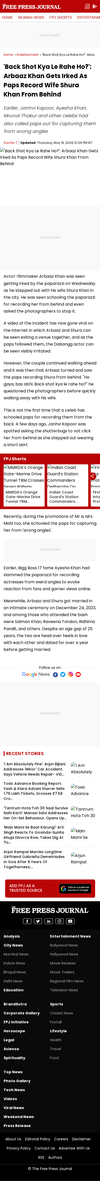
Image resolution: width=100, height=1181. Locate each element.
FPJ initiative (16, 1022)
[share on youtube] (70, 921)
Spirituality (14, 1057)
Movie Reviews (63, 963)
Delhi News (13, 981)
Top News (13, 1072)
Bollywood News (64, 945)
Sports (56, 1004)
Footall (56, 1022)
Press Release (17, 1125)
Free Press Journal (32, 6)
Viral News (14, 1107)
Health (56, 1040)
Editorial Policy (37, 1139)
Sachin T (10, 143)
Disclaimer (81, 1139)
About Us (13, 1139)
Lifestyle (58, 1031)
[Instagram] (70, 674)
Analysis (12, 936)
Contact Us (45, 1148)
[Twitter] (62, 674)
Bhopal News (15, 972)
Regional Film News (67, 981)
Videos (10, 1098)
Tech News (14, 1089)
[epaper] (87, 6)
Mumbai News (31, 17)
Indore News (14, 963)
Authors (55, 1157)
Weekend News (19, 1116)
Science (11, 1048)
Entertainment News (70, 936)
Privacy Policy (19, 1148)
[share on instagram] (59, 921)
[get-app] (94, 6)
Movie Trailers (62, 972)
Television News (64, 990)
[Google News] (36, 674)
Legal (9, 1040)
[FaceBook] (55, 674)
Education (14, 990)
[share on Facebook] (27, 921)
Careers (61, 1139)
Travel (55, 1048)
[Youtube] (78, 674)
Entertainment (27, 55)
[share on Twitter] (38, 921)
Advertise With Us (74, 1148)
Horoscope (14, 1031)
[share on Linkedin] (49, 921)
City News (13, 945)
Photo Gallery (17, 1080)
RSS (41, 1157)
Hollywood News (64, 954)
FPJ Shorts (60, 17)
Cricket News (61, 1013)
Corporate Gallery (22, 1013)
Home (7, 17)
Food (54, 1057)
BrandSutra (15, 1004)
